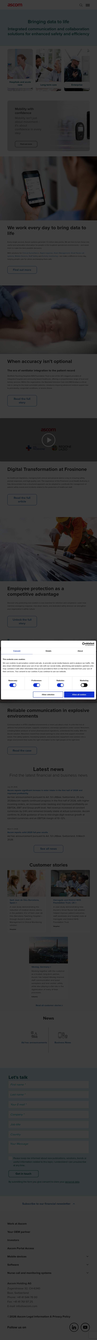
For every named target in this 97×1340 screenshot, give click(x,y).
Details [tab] (48, 651)
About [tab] (80, 651)
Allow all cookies (79, 694)
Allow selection (48, 694)
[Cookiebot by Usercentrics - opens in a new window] (84, 644)
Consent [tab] (16, 651)
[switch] (36, 685)
